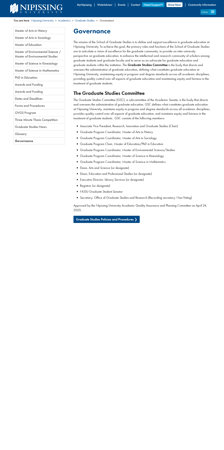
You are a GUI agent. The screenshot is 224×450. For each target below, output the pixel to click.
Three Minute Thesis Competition (36, 120)
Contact (135, 5)
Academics (64, 20)
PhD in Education (26, 77)
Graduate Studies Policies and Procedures (105, 219)
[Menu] (212, 12)
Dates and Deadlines (28, 98)
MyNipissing (84, 5)
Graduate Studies (85, 20)
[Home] (36, 8)
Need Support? (153, 5)
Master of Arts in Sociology (33, 38)
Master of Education (28, 45)
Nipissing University (42, 20)
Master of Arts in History (31, 31)
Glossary (21, 134)
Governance (24, 141)
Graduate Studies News (31, 127)
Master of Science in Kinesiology (36, 63)
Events (121, 5)
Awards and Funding (29, 84)
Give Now (174, 5)
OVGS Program (25, 113)
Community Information (202, 5)
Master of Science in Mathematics (37, 70)
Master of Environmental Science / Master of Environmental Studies (38, 54)
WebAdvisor (104, 5)
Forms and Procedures (30, 106)
